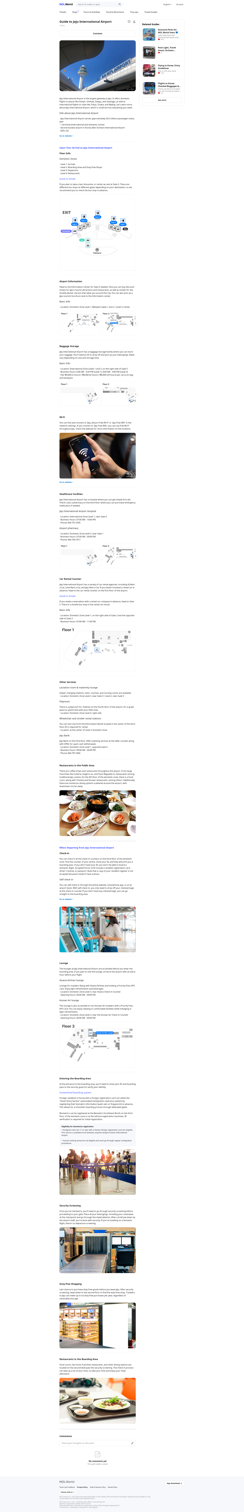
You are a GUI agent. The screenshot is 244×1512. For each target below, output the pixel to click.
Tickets (62, 12)
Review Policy (112, 1487)
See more (162, 100)
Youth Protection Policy (98, 1487)
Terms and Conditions (67, 1487)
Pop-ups (134, 12)
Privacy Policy (82, 1487)
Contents (97, 33)
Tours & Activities (91, 12)
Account (179, 4)
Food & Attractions (115, 12)
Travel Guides (150, 12)
